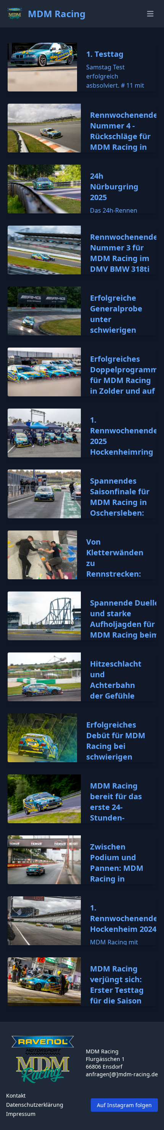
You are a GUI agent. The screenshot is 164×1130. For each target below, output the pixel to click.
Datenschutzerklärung (34, 1104)
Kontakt (16, 1095)
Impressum (20, 1113)
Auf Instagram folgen (124, 1105)
